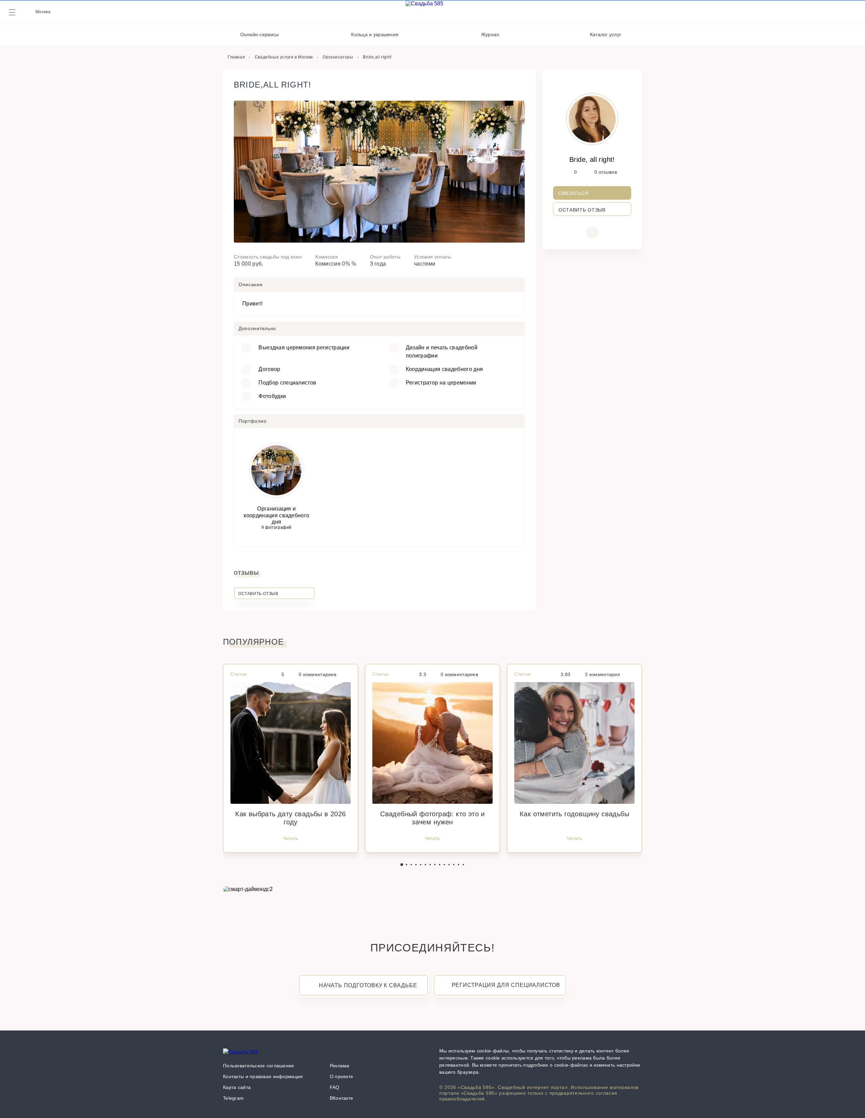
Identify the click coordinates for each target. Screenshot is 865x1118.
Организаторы (338, 57)
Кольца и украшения (374, 34)
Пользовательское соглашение (258, 1065)
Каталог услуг (605, 34)
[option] (379, 172)
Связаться (573, 193)
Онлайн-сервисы (259, 34)
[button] (401, 864)
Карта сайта (237, 1087)
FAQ (335, 1087)
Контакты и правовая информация (263, 1076)
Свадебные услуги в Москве (284, 57)
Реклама (339, 1065)
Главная (236, 57)
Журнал (490, 34)
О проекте (341, 1076)
